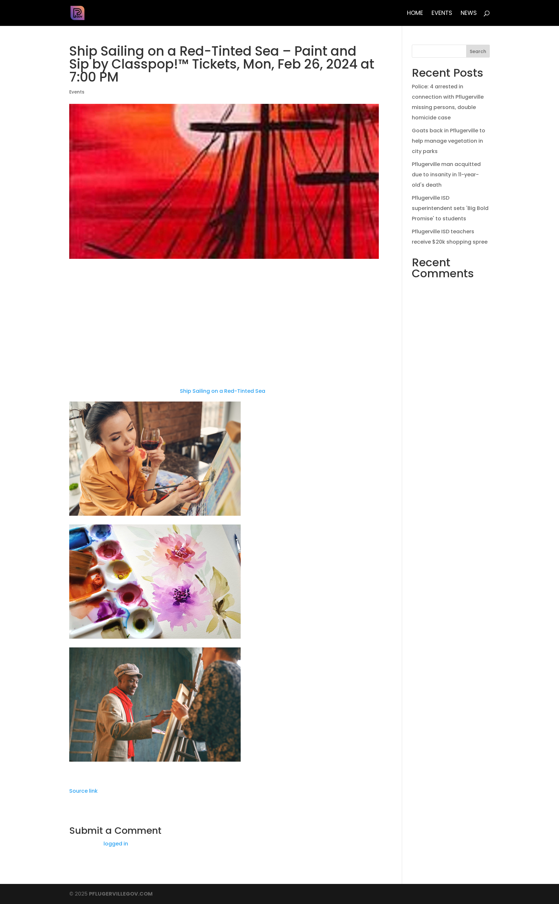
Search (478, 51)
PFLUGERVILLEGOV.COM (121, 894)
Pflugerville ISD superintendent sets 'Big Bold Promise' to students (450, 208)
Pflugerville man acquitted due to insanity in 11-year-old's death (446, 174)
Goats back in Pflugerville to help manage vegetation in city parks (448, 141)
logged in (116, 843)
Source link (83, 791)
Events (442, 14)
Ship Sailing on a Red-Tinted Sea (222, 391)
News (469, 14)
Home (415, 14)
